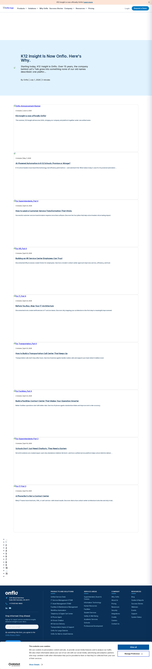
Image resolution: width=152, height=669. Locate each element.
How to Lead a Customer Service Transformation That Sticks (44, 211)
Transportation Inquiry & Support (62, 627)
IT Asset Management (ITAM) (61, 604)
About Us (114, 600)
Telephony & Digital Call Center (62, 614)
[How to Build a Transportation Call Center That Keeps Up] (25, 377)
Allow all (133, 647)
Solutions (32, 8)
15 (7, 573)
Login (127, 8)
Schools (87, 623)
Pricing (91, 8)
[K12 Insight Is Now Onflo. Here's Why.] (14, 67)
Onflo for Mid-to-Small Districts (62, 634)
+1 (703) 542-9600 (15, 603)
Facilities (87, 609)
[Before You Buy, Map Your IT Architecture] (20, 329)
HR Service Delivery (58, 624)
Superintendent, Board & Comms (92, 598)
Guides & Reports (137, 600)
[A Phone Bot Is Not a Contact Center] (20, 520)
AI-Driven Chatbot (57, 620)
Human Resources (90, 606)
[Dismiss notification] (149, 2)
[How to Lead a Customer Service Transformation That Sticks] (26, 234)
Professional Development (93, 626)
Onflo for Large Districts (59, 630)
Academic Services (91, 619)
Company (68, 8)
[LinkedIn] (6, 608)
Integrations (115, 614)
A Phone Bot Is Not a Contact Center (32, 496)
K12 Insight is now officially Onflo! (31, 116)
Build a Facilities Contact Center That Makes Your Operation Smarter (47, 401)
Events (133, 610)
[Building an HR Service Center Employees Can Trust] (20, 282)
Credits (114, 617)
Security (114, 610)
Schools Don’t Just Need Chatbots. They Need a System (41, 448)
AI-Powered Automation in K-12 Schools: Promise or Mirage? (43, 163)
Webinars (134, 607)
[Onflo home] (8, 8)
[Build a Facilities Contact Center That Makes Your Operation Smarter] (23, 425)
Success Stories (56, 8)
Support (134, 614)
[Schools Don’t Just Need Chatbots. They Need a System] (26, 472)
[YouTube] (10, 608)
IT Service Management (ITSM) (62, 600)
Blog (133, 597)
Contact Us (115, 624)
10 (7, 568)
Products (21, 8)
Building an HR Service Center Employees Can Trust (39, 258)
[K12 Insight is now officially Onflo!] (27, 141)
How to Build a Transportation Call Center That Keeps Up (42, 353)
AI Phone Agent (56, 617)
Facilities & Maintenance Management (64, 607)
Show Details (34, 665)
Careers (114, 620)
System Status (136, 617)
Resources (80, 8)
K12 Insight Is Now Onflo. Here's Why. (51, 58)
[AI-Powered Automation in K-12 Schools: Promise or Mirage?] (15, 187)
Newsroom (115, 607)
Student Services (90, 612)
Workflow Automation (58, 610)
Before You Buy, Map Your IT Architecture (35, 306)
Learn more (88, 2)
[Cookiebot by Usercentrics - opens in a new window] (14, 664)
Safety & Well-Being (91, 616)
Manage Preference (132, 654)
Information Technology (92, 602)
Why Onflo (44, 8)
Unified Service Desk (58, 597)
